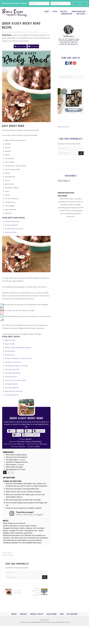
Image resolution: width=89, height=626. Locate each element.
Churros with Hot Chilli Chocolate (15, 380)
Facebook (40, 431)
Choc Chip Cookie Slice (12, 369)
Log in (67, 622)
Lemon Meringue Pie (11, 395)
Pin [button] (29, 431)
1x (5, 472)
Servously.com (60, 622)
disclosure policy (42, 32)
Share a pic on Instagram (33, 515)
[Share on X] (1, 309)
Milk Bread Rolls (10, 351)
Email (18, 435)
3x (12, 472)
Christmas (7, 555)
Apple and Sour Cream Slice (14, 391)
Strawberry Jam (10, 355)
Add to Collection (32, 435)
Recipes (10, 553)
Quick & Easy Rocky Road (26, 418)
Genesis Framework (36, 622)
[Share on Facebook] (1, 305)
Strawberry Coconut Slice (13, 362)
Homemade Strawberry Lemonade (16, 366)
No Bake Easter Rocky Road (14, 229)
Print (12, 431)
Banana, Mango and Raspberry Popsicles (18, 347)
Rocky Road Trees (11, 232)
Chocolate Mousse (11, 377)
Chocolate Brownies (11, 384)
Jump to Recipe (21, 46)
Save (21, 431)
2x (8, 472)
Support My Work (63, 127)
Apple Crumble (10, 344)
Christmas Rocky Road (12, 221)
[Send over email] (1, 316)
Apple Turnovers (10, 340)
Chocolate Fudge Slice (12, 388)
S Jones (37, 446)
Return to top (44, 620)
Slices (12, 555)
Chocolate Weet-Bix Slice (13, 373)
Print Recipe (34, 46)
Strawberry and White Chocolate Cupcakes (18, 358)
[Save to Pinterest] (1, 312)
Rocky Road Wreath (11, 225)
